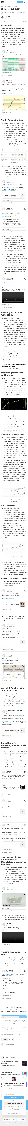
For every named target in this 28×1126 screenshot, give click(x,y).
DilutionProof (14, 501)
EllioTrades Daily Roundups (9, 6)
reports (11, 352)
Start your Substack (10, 1119)
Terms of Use (21, 1020)
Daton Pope (9, 1067)
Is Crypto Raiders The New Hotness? (10, 1065)
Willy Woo (14, 525)
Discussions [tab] (12, 1057)
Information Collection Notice (15, 1021)
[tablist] (7, 1039)
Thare (16, 1067)
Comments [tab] (4, 1039)
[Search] (25, 1057)
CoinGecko (15, 162)
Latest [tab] (6, 1057)
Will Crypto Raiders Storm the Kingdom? (10, 1062)
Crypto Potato (16, 368)
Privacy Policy (16, 1109)
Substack (7, 1123)
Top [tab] (3, 1057)
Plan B (15, 411)
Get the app (21, 1119)
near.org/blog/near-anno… (9, 190)
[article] (14, 1065)
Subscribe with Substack (15, 1103)
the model (10, 455)
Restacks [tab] (11, 1039)
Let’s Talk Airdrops (6, 1072)
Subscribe (19, 2)
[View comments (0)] (7, 21)
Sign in (25, 2)
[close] (24, 1077)
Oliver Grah (7, 16)
